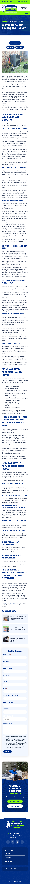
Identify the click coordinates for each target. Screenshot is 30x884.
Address (5, 682)
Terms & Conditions (16, 747)
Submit (7, 752)
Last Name (6, 661)
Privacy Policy (9, 747)
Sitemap (19, 881)
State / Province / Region (10, 695)
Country (5, 709)
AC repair (13, 585)
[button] (23, 12)
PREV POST (10, 47)
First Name (6, 654)
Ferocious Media (22, 878)
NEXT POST (19, 47)
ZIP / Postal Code (8, 702)
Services (10, 603)
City (4, 688)
